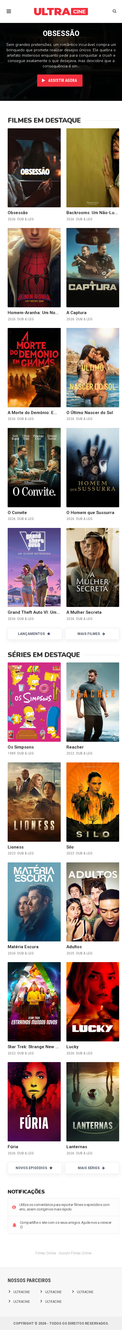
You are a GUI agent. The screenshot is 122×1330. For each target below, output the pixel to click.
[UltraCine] (61, 11)
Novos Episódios (32, 1168)
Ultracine (21, 1292)
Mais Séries (89, 1168)
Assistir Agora (62, 80)
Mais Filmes (89, 634)
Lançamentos (32, 634)
